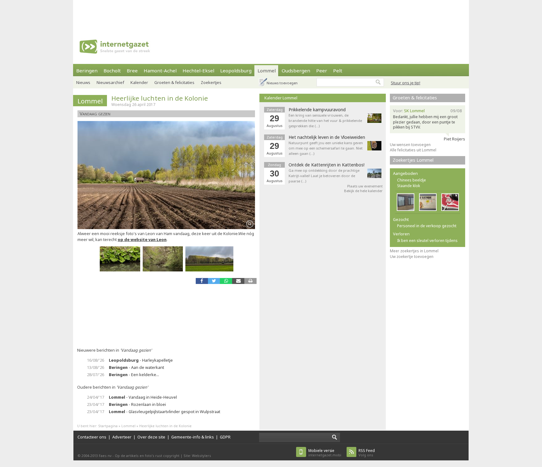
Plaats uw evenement (365, 186)
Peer (321, 70)
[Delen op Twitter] (214, 281)
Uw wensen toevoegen (410, 144)
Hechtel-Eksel (198, 70)
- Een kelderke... (134, 374)
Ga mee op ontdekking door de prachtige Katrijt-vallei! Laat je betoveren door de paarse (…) (324, 175)
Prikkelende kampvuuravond (317, 110)
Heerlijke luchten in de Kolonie (159, 98)
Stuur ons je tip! (405, 83)
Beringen (87, 70)
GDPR (225, 437)
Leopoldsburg (236, 70)
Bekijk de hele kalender (363, 190)
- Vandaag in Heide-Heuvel (143, 397)
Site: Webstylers (197, 455)
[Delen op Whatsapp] (226, 281)
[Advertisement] (271, 14)
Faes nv (105, 455)
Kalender (139, 82)
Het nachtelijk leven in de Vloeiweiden (327, 137)
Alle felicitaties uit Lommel (413, 150)
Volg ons (367, 452)
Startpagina (108, 425)
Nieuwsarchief (110, 82)
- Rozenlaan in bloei (137, 404)
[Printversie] (250, 281)
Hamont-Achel (160, 70)
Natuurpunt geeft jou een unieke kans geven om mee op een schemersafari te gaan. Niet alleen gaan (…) (326, 148)
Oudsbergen (296, 70)
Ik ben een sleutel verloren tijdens (427, 240)
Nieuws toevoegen (282, 83)
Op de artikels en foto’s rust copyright (147, 455)
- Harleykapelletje (141, 360)
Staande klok (408, 185)
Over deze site (151, 437)
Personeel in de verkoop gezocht (426, 225)
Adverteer (121, 437)
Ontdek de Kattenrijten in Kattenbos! (326, 165)
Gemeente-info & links (192, 437)
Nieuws (83, 82)
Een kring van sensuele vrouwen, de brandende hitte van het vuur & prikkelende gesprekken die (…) (325, 120)
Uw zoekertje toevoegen (411, 256)
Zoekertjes (211, 82)
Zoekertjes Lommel (413, 160)
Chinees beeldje (411, 180)
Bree (132, 70)
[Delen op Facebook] (202, 281)
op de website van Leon (142, 239)
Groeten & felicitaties (174, 82)
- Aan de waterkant (136, 367)
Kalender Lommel (280, 98)
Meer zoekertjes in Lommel (414, 251)
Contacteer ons (91, 437)
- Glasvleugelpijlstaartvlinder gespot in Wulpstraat (164, 411)
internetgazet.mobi (324, 452)
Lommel (267, 70)
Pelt (337, 70)
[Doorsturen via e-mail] (238, 281)
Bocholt (112, 70)
